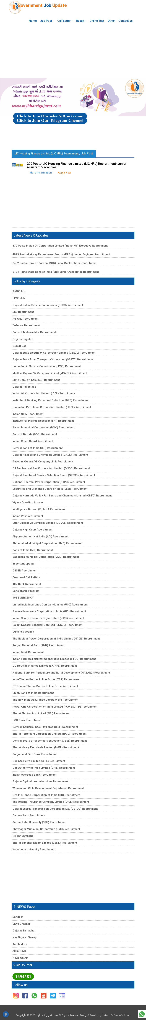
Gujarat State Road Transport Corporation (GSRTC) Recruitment (52, 359)
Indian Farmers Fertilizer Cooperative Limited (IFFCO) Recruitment (54, 659)
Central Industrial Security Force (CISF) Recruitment (45, 727)
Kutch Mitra (19, 944)
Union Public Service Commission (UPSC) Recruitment (46, 366)
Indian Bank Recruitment (28, 652)
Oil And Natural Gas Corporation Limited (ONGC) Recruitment (51, 468)
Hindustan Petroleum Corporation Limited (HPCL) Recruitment (51, 407)
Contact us (125, 20)
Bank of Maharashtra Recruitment (34, 332)
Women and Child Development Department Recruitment (48, 788)
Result (80, 20)
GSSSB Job (19, 346)
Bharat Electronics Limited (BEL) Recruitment (41, 713)
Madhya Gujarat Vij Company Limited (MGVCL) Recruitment (49, 373)
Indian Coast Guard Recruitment (32, 441)
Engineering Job (22, 339)
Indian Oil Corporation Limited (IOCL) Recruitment (43, 393)
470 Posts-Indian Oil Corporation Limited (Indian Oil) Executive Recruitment (60, 245)
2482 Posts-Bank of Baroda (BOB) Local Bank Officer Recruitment (54, 263)
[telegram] (53, 995)
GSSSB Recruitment (24, 570)
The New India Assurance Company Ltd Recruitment (45, 699)
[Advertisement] (73, 51)
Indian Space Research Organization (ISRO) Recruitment (48, 618)
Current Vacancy (23, 631)
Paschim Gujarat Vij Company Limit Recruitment (42, 461)
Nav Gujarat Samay (24, 937)
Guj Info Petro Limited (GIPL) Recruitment (38, 761)
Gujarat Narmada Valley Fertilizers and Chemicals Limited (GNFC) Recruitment (62, 495)
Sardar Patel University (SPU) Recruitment (39, 822)
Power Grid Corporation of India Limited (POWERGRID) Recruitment (54, 706)
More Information (41, 172)
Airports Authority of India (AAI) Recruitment (40, 536)
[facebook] (25, 995)
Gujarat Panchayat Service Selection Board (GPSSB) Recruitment (53, 475)
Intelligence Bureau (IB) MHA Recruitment (39, 509)
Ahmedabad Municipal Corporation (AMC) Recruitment (47, 543)
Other (111, 20)
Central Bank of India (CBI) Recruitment (37, 448)
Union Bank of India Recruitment (33, 693)
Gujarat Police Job (24, 386)
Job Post (46, 20)
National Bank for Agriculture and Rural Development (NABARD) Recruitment (61, 672)
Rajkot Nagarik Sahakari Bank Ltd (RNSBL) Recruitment (47, 625)
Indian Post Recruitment (27, 516)
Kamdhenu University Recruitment (33, 849)
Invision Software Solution (116, 1015)
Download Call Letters (26, 577)
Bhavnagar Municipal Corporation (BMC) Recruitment (46, 829)
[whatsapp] (34, 995)
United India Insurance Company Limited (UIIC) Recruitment (50, 604)
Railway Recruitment (25, 318)
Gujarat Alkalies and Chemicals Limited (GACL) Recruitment (50, 454)
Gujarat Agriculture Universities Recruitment (40, 781)
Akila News (19, 950)
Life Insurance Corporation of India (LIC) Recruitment (46, 795)
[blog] (62, 995)
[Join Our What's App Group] (142, 1014)
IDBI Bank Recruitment (26, 584)
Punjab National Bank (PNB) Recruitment (38, 645)
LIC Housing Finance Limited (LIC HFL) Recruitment (44, 665)
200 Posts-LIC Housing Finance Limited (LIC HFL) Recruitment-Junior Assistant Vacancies (77, 165)
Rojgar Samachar (23, 835)
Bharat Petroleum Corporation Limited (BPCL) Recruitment (49, 733)
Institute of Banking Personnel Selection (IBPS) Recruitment (50, 400)
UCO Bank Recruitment (26, 720)
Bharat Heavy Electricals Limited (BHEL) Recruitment (45, 747)
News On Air (20, 957)
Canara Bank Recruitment (28, 815)
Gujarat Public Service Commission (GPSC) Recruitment (47, 305)
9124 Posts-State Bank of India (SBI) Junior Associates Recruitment (55, 271)
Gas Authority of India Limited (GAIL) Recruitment (43, 767)
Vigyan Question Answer (27, 502)
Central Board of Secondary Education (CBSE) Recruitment (49, 740)
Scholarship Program (25, 590)
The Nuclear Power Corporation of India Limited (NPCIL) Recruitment (56, 638)
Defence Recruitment (26, 325)
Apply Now (64, 172)
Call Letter (64, 20)
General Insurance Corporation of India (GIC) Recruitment (49, 611)
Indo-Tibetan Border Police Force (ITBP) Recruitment (46, 679)
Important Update (23, 563)
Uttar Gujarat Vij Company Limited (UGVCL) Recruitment (47, 522)
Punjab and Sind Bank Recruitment (34, 754)
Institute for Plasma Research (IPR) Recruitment (43, 420)
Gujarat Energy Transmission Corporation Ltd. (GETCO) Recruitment (55, 808)
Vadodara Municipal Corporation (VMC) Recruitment (45, 556)
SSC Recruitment (23, 312)
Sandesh (18, 916)
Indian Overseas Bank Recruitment (34, 774)
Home (33, 20)
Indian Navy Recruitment (27, 414)
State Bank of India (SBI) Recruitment (36, 380)
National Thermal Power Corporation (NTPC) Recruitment (48, 482)
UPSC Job (18, 298)
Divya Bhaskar (21, 923)
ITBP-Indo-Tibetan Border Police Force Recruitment (45, 686)
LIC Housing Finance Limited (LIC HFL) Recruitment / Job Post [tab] (53, 153)
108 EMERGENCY (23, 597)
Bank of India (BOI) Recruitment (32, 550)
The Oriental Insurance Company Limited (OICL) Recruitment (50, 801)
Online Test (97, 20)
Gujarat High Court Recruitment (32, 529)
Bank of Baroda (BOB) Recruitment (34, 434)
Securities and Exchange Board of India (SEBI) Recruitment (49, 488)
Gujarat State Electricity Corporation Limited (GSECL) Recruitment (53, 352)
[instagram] (16, 995)
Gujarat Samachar (24, 930)
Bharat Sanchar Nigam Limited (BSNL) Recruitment (44, 842)
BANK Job (18, 291)
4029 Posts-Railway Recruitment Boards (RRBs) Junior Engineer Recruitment (61, 254)
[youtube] (44, 995)
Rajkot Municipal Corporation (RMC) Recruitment (43, 427)
